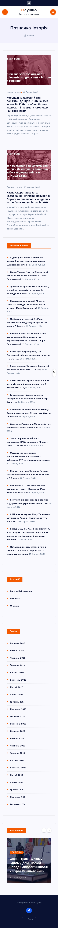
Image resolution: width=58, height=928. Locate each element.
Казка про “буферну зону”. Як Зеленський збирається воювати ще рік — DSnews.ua (28, 355)
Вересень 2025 (18, 724)
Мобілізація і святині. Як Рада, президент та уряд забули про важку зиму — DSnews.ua (27, 323)
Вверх (30, 919)
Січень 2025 (16, 782)
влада (18, 92)
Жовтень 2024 (17, 804)
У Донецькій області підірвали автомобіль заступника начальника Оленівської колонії (26, 261)
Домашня (29, 36)
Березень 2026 (18, 680)
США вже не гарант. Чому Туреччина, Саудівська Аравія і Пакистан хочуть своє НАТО (28, 518)
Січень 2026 (16, 695)
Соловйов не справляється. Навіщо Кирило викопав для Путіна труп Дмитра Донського (29, 413)
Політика (15, 599)
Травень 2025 (17, 753)
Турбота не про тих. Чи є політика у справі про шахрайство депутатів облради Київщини (28, 290)
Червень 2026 (17, 658)
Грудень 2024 (17, 790)
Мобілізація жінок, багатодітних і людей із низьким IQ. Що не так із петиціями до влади (26, 550)
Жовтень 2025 (17, 717)
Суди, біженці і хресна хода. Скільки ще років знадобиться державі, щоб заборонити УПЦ (28, 384)
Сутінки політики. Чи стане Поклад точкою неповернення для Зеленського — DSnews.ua (28, 474)
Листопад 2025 (18, 709)
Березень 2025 (18, 768)
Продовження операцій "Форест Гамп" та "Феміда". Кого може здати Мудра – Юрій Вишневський (26, 304)
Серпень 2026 (17, 643)
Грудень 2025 (17, 702)
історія (10, 92)
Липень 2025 (17, 738)
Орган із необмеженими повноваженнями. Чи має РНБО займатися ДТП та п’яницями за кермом (28, 456)
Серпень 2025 (17, 731)
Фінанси (14, 606)
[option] (29, 860)
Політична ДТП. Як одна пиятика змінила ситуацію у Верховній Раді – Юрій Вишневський (27, 489)
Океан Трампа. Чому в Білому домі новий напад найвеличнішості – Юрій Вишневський (27, 276)
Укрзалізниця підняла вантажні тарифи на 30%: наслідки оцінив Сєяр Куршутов (27, 398)
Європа (10, 187)
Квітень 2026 (17, 673)
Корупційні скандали (21, 591)
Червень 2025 (17, 746)
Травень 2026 (17, 665)
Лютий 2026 (16, 687)
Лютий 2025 (16, 775)
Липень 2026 (17, 651)
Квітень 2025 (17, 760)
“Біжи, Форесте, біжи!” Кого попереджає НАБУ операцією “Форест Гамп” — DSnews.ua (27, 442)
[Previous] (44, 830)
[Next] (49, 830)
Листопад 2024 (18, 797)
